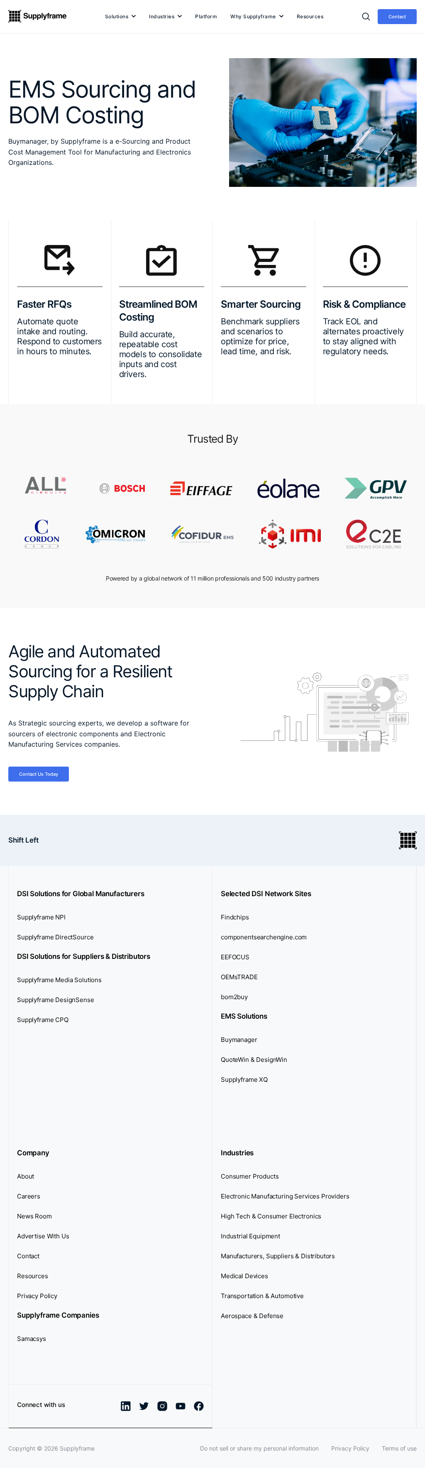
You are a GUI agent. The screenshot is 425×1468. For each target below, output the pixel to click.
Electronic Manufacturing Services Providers (285, 1196)
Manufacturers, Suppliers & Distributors (278, 1256)
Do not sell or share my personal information (259, 1448)
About (25, 1176)
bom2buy (234, 997)
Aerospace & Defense (252, 1316)
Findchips (235, 917)
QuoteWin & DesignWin (254, 1060)
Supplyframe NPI (41, 917)
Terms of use (399, 1448)
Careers (28, 1196)
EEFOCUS (235, 957)
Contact (397, 17)
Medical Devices (244, 1276)
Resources (310, 16)
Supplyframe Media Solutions (59, 980)
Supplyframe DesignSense (55, 1000)
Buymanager (239, 1040)
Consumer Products (249, 1176)
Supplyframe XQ (244, 1079)
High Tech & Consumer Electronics (271, 1216)
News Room (34, 1216)
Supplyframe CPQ (42, 1020)
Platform (206, 16)
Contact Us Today (38, 774)
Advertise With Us (43, 1236)
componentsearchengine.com (264, 937)
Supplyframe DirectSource (55, 937)
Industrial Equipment (250, 1236)
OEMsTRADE (239, 977)
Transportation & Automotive (262, 1296)
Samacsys (31, 1339)
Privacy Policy (37, 1296)
